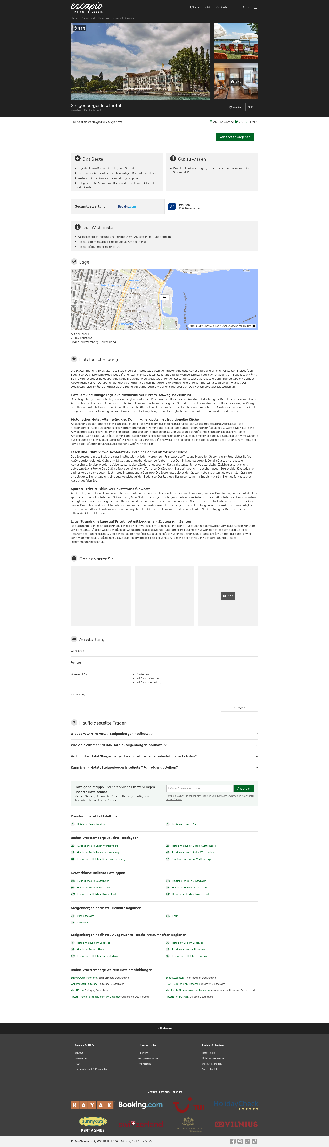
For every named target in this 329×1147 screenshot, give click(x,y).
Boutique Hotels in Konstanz (184, 824)
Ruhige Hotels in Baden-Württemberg (94, 845)
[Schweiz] (141, 1124)
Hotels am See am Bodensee (184, 942)
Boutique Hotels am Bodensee (185, 949)
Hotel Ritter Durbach (177, 996)
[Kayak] (93, 1105)
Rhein (172, 915)
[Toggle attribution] (254, 326)
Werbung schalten (212, 1063)
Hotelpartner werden (213, 1058)
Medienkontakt (210, 1069)
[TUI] (188, 1105)
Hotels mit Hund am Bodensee (91, 942)
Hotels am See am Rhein (87, 949)
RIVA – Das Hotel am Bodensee (183, 983)
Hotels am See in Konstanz (89, 824)
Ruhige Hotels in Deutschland (90, 880)
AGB (77, 1063)
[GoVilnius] (236, 1124)
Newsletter (81, 1058)
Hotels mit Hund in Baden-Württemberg (191, 845)
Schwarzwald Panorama (84, 977)
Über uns (143, 1052)
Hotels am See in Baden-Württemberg (95, 852)
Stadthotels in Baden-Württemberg (188, 859)
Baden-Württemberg (109, 17)
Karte (254, 107)
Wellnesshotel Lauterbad (84, 983)
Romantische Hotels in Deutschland (93, 894)
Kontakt (79, 1052)
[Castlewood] (188, 1124)
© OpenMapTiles (210, 325)
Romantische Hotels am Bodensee (187, 956)
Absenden (244, 788)
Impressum (144, 1063)
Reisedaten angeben (234, 137)
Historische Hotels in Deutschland (187, 894)
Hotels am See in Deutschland (90, 887)
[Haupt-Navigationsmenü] (255, 7)
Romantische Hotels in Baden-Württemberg (98, 859)
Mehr (241, 708)
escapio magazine (148, 1058)
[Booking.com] (141, 1105)
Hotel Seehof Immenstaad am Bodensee (188, 990)
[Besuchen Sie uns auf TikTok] (254, 1141)
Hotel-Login (208, 1052)
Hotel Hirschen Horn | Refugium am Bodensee (96, 996)
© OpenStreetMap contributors (235, 325)
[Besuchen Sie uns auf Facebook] (233, 1141)
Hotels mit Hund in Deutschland (186, 887)
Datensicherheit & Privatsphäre (92, 1069)
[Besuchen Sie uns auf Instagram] (240, 1141)
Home (74, 17)
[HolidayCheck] (236, 1105)
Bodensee (79, 922)
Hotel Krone (77, 990)
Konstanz (129, 17)
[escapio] (87, 7)
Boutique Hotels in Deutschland (186, 880)
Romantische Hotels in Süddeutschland (95, 956)
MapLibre (195, 325)
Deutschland (88, 17)
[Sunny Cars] (93, 1124)
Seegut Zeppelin (175, 977)
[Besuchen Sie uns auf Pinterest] (247, 1141)
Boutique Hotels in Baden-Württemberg (191, 852)
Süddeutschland (82, 915)
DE (243, 7)
